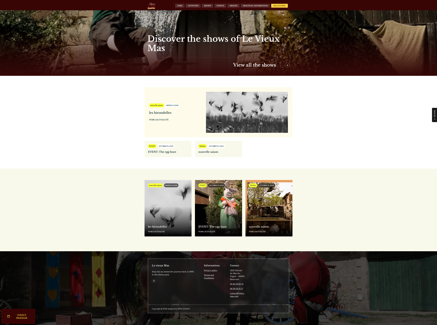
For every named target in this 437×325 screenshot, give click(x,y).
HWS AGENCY (183, 309)
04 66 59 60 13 (236, 284)
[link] (154, 281)
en (282, 13)
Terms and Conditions (209, 276)
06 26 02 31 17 (236, 288)
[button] (179, 6)
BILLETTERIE (279, 6)
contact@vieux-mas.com (237, 294)
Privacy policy (210, 270)
